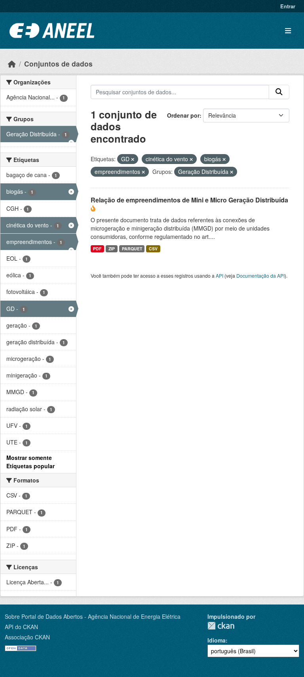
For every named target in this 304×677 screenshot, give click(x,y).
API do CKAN (21, 627)
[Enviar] (279, 92)
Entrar (287, 6)
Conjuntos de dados (58, 64)
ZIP (111, 249)
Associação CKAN (27, 637)
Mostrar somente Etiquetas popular (30, 462)
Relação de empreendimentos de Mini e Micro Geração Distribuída (189, 199)
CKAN (220, 626)
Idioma (216, 640)
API (219, 275)
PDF (97, 249)
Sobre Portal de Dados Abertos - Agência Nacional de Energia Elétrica (92, 616)
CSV (153, 249)
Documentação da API (260, 275)
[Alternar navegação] (288, 30)
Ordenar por (183, 115)
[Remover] (132, 159)
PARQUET (132, 249)
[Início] (12, 64)
